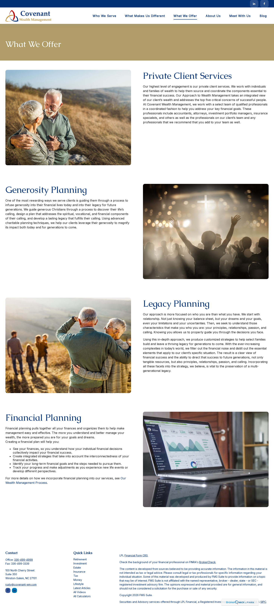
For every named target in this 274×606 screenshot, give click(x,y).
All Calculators (82, 596)
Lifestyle (78, 584)
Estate (77, 567)
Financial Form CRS (136, 555)
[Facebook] (264, 3)
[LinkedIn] (254, 3)
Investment (80, 563)
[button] (104, 15)
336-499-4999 (23, 559)
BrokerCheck (207, 562)
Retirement (80, 559)
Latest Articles (81, 588)
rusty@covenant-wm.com (21, 584)
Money (77, 579)
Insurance (79, 571)
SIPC (263, 601)
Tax (75, 575)
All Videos (79, 592)
